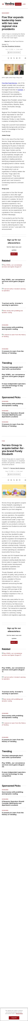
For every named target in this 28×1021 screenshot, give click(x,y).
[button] (3, 4)
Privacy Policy (19, 1013)
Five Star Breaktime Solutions (11, 46)
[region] (14, 1014)
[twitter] (14, 58)
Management (5, 13)
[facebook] (8, 58)
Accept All (14, 1017)
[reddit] (17, 58)
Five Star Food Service (9, 83)
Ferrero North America (17, 468)
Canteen (20, 90)
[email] (19, 58)
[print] (25, 58)
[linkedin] (11, 58)
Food (3, 441)
